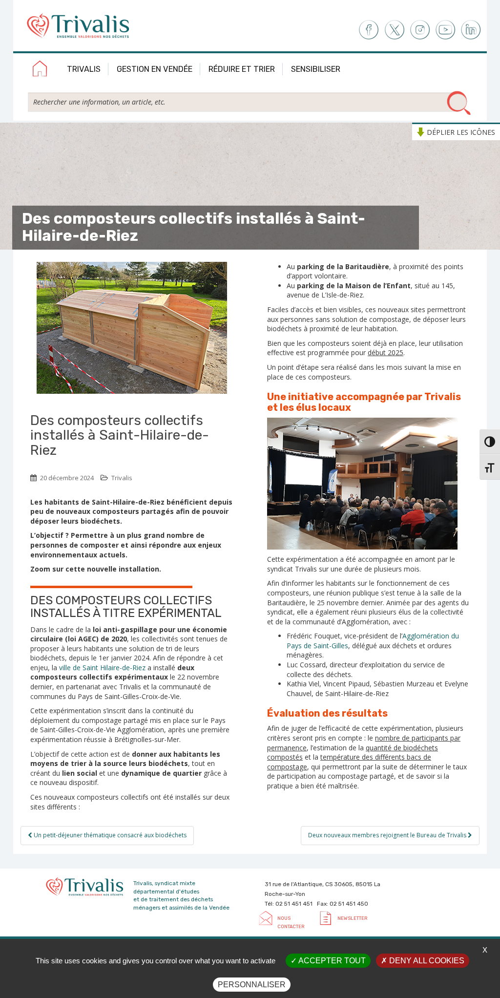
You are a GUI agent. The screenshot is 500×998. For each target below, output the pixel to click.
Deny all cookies (425, 960)
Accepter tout (331, 960)
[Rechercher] (459, 103)
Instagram (419, 30)
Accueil (40, 70)
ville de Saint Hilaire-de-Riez (101, 667)
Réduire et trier (241, 69)
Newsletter (352, 918)
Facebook (367, 30)
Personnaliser (252, 984)
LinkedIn (471, 30)
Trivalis (84, 69)
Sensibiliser (315, 69)
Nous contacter (290, 922)
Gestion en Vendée (154, 69)
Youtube (445, 30)
